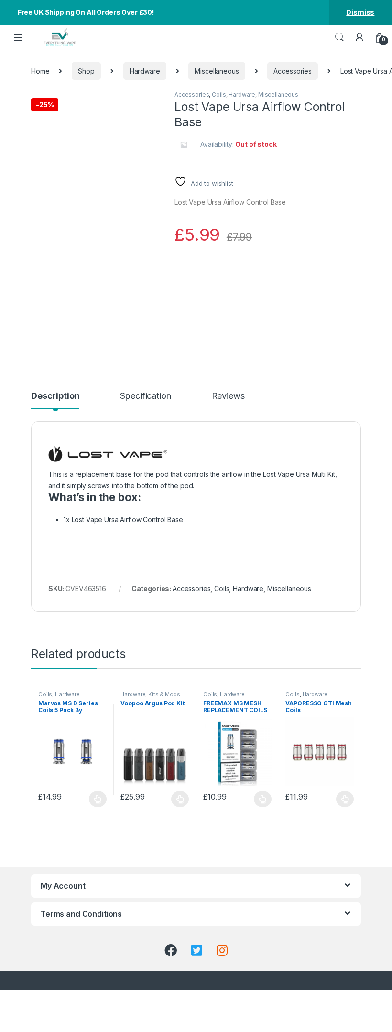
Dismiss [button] (360, 12)
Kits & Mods (164, 694)
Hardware (145, 71)
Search (339, 37)
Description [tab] (55, 396)
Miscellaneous (217, 71)
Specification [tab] (145, 396)
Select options (95, 799)
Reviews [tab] (228, 396)
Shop (86, 71)
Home (40, 71)
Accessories (292, 71)
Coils (219, 94)
